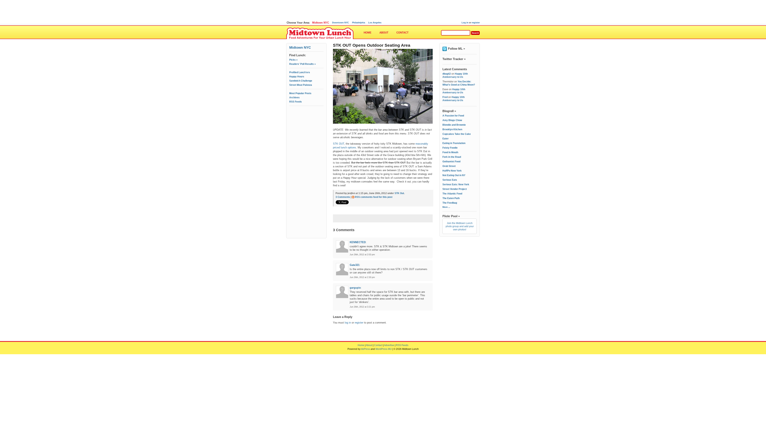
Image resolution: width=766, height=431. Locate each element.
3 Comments (343, 197)
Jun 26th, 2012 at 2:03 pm (362, 254)
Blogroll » (449, 111)
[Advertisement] (306, 125)
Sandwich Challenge (300, 80)
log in (348, 322)
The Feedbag (449, 202)
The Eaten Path (451, 198)
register (476, 22)
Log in (465, 22)
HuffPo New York (452, 170)
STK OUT (338, 143)
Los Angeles (374, 22)
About (383, 32)
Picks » (293, 59)
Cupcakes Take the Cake (456, 134)
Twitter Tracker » (454, 59)
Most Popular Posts (300, 93)
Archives (294, 97)
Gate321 (354, 264)
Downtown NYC (340, 22)
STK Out (399, 193)
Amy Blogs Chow (452, 120)
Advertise (389, 345)
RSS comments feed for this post (373, 197)
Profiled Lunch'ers (299, 72)
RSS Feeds (295, 101)
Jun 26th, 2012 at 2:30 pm (362, 277)
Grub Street (449, 166)
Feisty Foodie (450, 147)
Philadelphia (358, 22)
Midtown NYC (320, 22)
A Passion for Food (453, 115)
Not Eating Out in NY (453, 175)
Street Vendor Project (454, 189)
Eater (445, 138)
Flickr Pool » (451, 216)
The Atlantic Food (452, 193)
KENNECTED (358, 242)
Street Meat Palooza (300, 85)
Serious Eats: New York (455, 184)
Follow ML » (456, 48)
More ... (446, 207)
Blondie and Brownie (454, 124)
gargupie (355, 287)
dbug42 (446, 73)
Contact (402, 32)
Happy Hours (296, 76)
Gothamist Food (451, 161)
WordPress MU (383, 349)
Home (367, 32)
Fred (445, 97)
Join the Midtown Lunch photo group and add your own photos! (460, 226)
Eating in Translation (453, 143)
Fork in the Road (451, 157)
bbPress (365, 349)
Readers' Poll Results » (302, 64)
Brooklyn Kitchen (452, 129)
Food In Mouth (450, 152)
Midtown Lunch (319, 33)
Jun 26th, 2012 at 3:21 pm (362, 307)
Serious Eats (449, 180)
